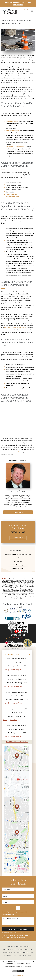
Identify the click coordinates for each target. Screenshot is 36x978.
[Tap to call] (26, 11)
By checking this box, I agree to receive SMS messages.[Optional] (15, 913)
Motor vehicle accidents (12, 130)
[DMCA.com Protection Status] (18, 970)
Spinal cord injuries (11, 194)
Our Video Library (18, 564)
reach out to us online (14, 452)
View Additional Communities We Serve (17, 742)
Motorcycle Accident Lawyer (12, 952)
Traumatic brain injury (12, 196)
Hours (5, 669)
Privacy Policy (27, 955)
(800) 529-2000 (18, 532)
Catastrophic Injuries (18, 568)
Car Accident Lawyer (9, 949)
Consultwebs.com (19, 975)
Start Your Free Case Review (18, 929)
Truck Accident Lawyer (25, 949)
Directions (13, 669)
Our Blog (19, 946)
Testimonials (11, 946)
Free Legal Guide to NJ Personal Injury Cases (18, 554)
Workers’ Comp (28, 952)
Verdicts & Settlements (18, 558)
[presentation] (32, 11)
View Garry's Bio (18, 512)
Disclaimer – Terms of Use (12, 955)
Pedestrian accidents (12, 121)
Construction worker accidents (15, 146)
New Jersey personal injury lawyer (15, 327)
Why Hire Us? (18, 561)
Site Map (26, 946)
